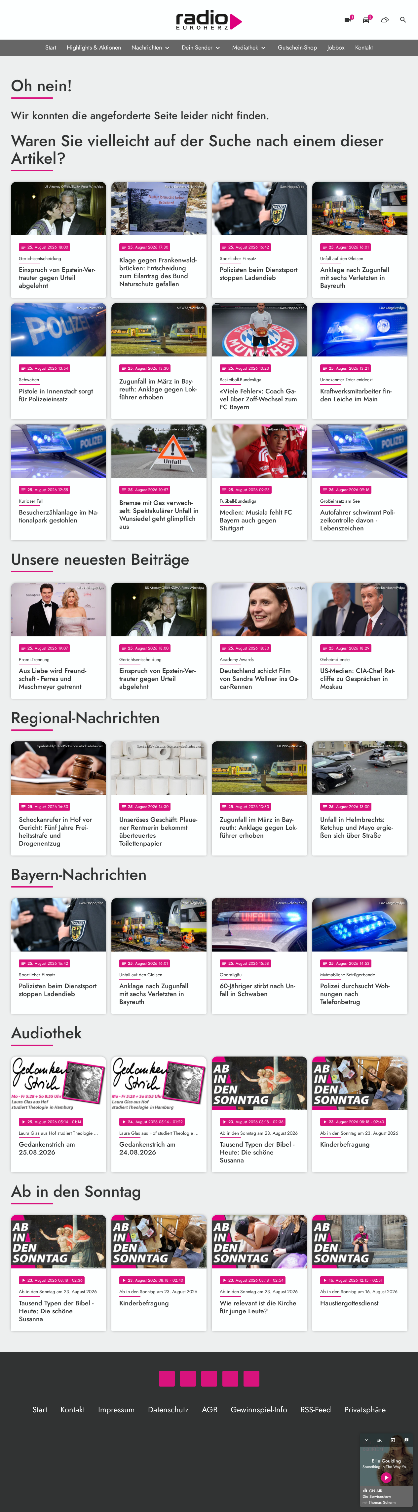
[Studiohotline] (70, 19)
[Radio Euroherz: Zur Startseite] (209, 20)
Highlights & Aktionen (94, 47)
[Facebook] (30, 19)
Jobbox (336, 47)
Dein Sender (197, 47)
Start (50, 47)
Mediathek (245, 47)
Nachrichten (147, 47)
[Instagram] (44, 19)
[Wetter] (385, 20)
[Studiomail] (57, 19)
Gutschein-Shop (297, 47)
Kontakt (364, 47)
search (403, 20)
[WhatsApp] (17, 19)
